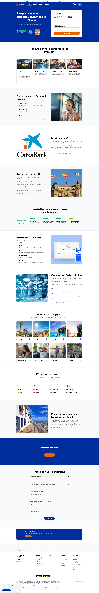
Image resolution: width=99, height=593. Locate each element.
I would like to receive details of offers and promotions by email (66, 29)
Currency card (39, 563)
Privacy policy (76, 561)
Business (35, 4)
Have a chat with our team (57, 153)
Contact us (63, 565)
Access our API (76, 570)
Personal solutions (39, 557)
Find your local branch (42, 481)
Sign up (80, 4)
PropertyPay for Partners (65, 559)
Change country (19, 561)
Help (70, 4)
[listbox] (60, 17)
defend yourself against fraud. (68, 1)
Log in (75, 4)
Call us (20, 257)
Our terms (75, 559)
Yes (6, 590)
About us (62, 561)
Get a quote (67, 33)
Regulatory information (77, 566)
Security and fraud (76, 567)
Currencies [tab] (52, 381)
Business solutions (52, 557)
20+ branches (29, 262)
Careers (62, 563)
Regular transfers (39, 561)
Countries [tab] (45, 381)
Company (46, 4)
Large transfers (39, 559)
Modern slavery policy (77, 564)
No (15, 590)
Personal (29, 4)
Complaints (63, 566)
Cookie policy (75, 562)
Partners (40, 4)
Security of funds (76, 569)
